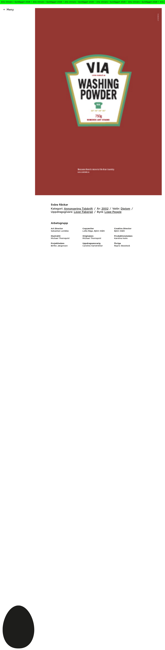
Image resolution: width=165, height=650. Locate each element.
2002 (104, 209)
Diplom (125, 209)
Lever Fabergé (83, 212)
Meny (10, 9)
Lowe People (113, 212)
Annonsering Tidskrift (78, 209)
